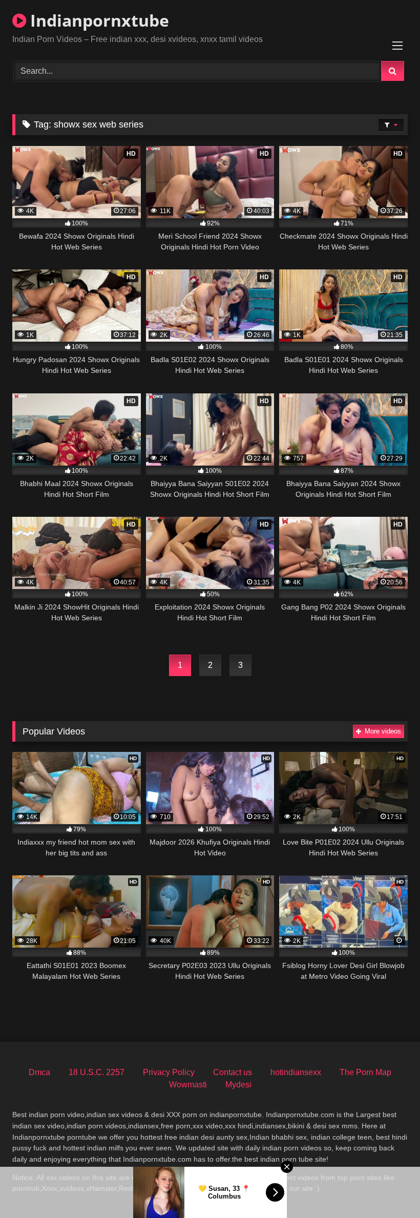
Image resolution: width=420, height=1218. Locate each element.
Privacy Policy (169, 1072)
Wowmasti (188, 1084)
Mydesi (238, 1084)
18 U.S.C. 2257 (96, 1072)
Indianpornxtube (97, 20)
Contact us (232, 1072)
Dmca (39, 1072)
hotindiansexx (295, 1072)
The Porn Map (365, 1072)
